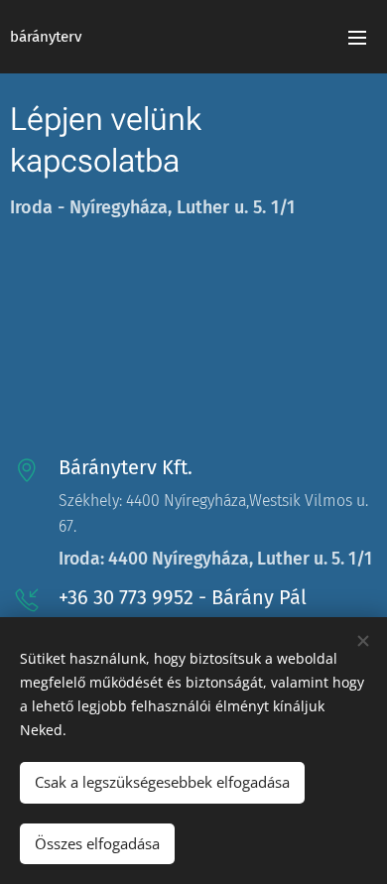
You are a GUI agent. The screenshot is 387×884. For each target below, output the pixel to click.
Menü (357, 37)
